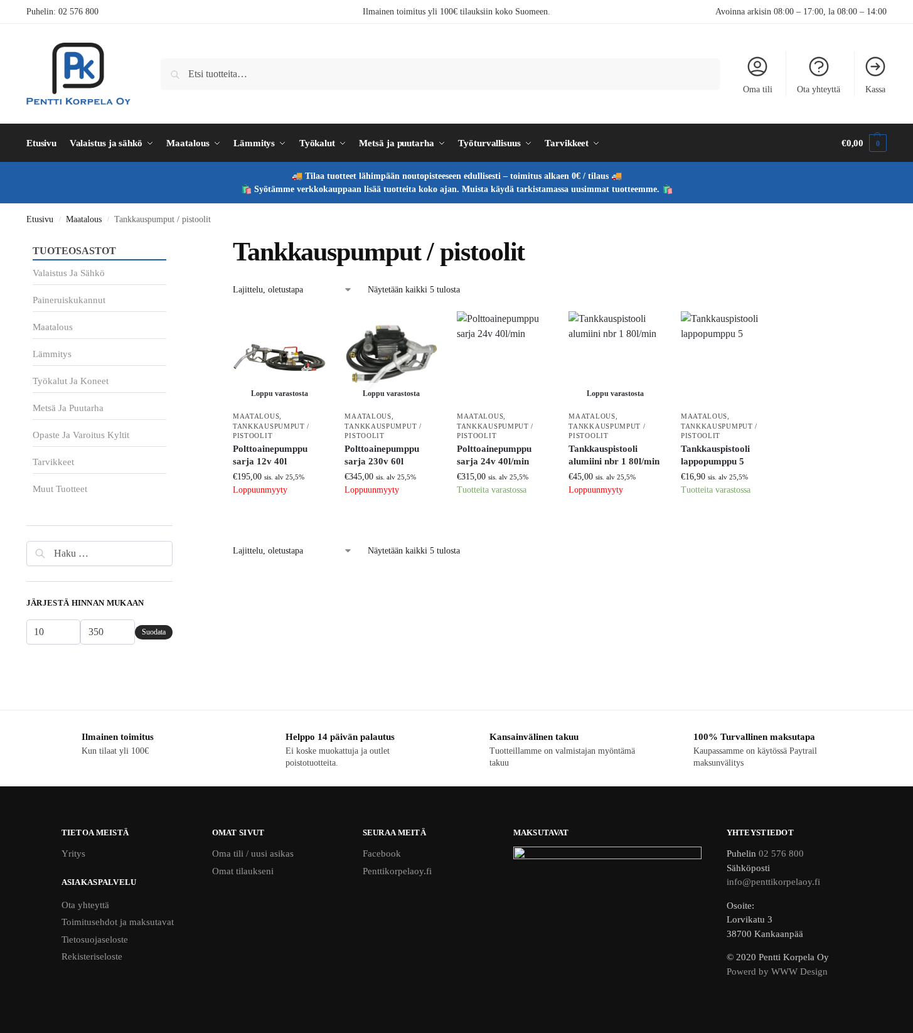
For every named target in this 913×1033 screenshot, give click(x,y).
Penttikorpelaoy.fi (397, 871)
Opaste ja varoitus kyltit (81, 435)
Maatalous (84, 219)
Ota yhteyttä (818, 89)
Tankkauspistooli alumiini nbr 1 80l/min (614, 455)
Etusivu (39, 219)
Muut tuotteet (60, 489)
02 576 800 (78, 11)
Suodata (154, 632)
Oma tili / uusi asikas (253, 853)
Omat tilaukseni (243, 871)
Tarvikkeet (53, 462)
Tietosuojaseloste (94, 939)
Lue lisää (279, 521)
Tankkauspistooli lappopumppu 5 (715, 455)
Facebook (382, 853)
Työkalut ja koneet (71, 381)
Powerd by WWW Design (777, 971)
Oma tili (757, 89)
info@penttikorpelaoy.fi (773, 882)
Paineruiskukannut (69, 300)
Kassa (875, 89)
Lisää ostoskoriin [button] (503, 521)
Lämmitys (52, 354)
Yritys (73, 853)
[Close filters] (176, 243)
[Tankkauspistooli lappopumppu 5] (727, 357)
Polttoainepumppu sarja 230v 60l (381, 455)
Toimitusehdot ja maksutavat (117, 922)
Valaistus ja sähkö (69, 273)
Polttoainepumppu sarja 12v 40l (270, 455)
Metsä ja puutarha (68, 408)
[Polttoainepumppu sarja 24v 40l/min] (503, 357)
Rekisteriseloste (91, 956)
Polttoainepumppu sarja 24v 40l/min (494, 455)
